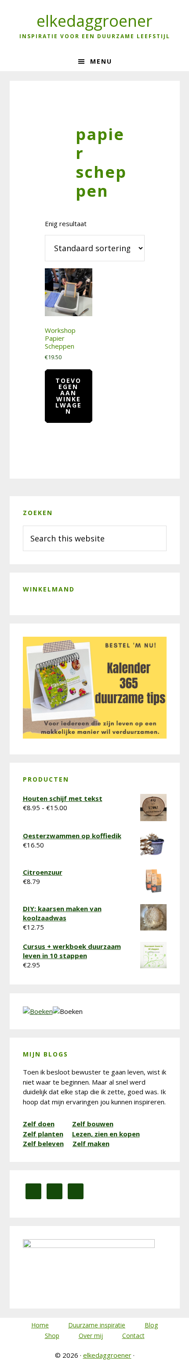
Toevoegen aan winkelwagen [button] (68, 395)
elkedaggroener (94, 21)
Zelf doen (39, 1123)
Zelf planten (43, 1133)
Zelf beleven (43, 1143)
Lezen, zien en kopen (106, 1133)
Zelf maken (91, 1143)
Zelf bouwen (92, 1123)
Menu (101, 61)
